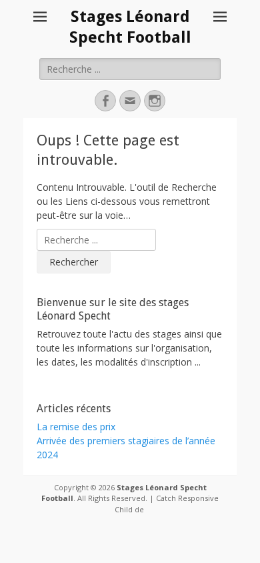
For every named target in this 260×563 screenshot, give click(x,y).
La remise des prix (76, 426)
